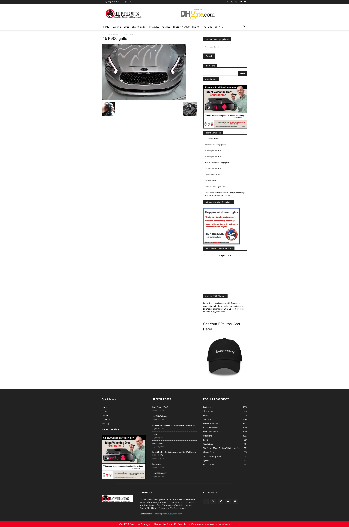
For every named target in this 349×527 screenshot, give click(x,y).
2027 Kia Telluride (160, 416)
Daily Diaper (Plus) (160, 407)
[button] (244, 27)
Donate (219, 27)
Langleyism (220, 144)
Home (106, 27)
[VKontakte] (228, 501)
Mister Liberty (211, 162)
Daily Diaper (157, 444)
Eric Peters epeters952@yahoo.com (166, 513)
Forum (105, 411)
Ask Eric (208, 27)
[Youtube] (235, 501)
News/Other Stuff (191, 27)
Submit (209, 56)
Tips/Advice (153, 27)
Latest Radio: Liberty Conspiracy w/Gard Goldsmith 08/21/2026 (174, 453)
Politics (166, 27)
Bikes (126, 27)
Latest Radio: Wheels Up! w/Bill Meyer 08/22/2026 (173, 425)
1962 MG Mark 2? (159, 473)
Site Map (105, 423)
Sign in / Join (128, 2)
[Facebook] (206, 501)
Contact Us (107, 419)
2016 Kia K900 (114, 34)
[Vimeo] (220, 501)
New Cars (116, 27)
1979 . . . (217, 138)
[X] (213, 501)
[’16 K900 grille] (144, 99)
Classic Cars (138, 27)
